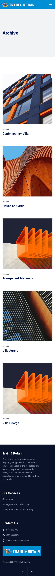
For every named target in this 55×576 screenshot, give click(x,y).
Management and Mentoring (16, 504)
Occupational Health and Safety (18, 509)
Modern (6, 129)
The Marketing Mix (23, 562)
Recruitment (8, 499)
